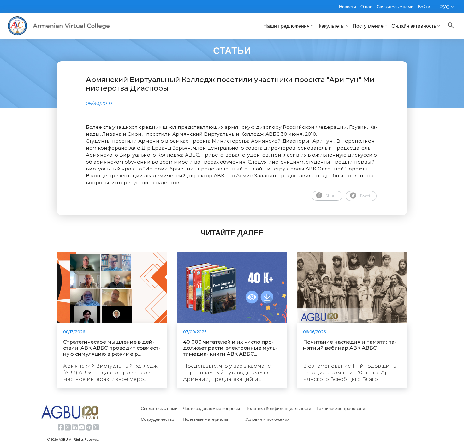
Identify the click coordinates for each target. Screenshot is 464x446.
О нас (366, 6)
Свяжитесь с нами (395, 6)
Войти (424, 6)
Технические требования (342, 408)
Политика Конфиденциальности (278, 408)
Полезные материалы (205, 419)
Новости (347, 6)
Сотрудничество (157, 419)
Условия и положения (267, 419)
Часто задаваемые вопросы (211, 408)
